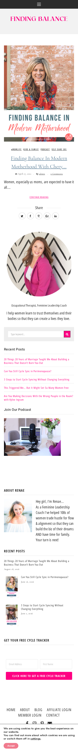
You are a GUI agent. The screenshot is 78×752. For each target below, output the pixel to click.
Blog (38, 710)
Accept (11, 745)
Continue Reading (39, 197)
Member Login (29, 715)
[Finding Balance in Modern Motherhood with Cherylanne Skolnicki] (39, 93)
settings (35, 739)
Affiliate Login (59, 710)
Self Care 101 (59, 149)
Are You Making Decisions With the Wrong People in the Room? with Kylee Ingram (38, 398)
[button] (39, 4)
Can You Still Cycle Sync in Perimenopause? (27, 371)
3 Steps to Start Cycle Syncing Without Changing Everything (36, 379)
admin (42, 173)
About (25, 710)
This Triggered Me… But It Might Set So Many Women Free (36, 387)
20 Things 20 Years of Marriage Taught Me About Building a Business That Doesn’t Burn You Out (36, 361)
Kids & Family (31, 149)
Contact (53, 715)
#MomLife (16, 149)
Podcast (45, 149)
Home (11, 710)
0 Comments (57, 173)
